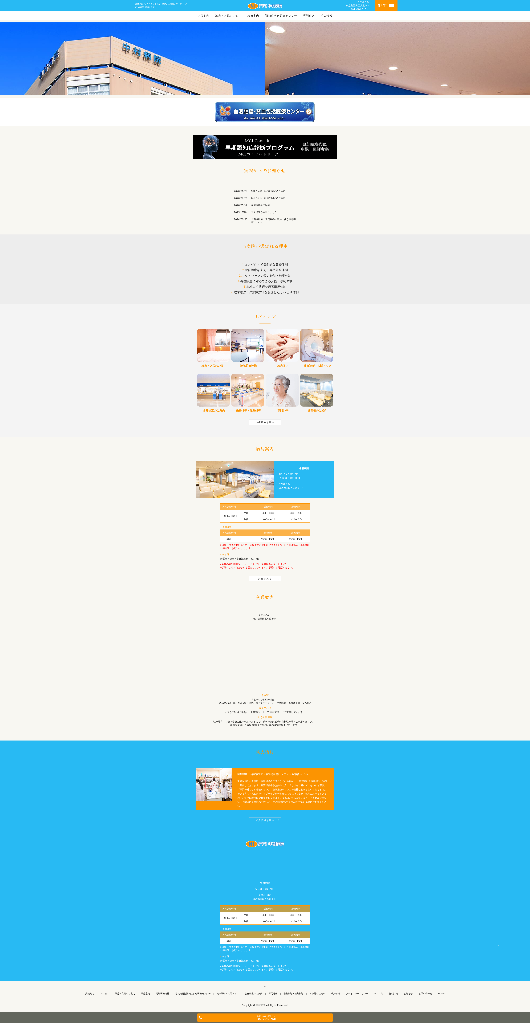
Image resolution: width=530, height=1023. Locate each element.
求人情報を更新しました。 (265, 212)
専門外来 (309, 15)
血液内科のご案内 (260, 205)
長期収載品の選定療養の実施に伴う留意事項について (273, 221)
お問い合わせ (425, 993)
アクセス (104, 993)
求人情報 (326, 15)
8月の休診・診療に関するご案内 (268, 198)
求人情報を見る (265, 820)
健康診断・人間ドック (228, 993)
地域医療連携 (162, 993)
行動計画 (393, 993)
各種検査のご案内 (254, 993)
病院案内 (203, 15)
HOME (441, 993)
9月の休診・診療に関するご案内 (268, 191)
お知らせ (408, 993)
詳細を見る (265, 578)
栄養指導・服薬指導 (293, 993)
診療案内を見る (265, 422)
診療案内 (253, 15)
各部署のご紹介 (317, 993)
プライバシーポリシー (357, 993)
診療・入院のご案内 (228, 15)
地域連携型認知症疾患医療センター (193, 993)
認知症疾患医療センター (281, 15)
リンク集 (378, 993)
